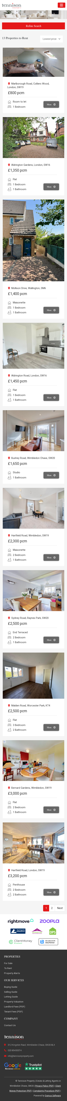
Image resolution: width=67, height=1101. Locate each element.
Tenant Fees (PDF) (13, 1011)
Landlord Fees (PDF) (14, 1006)
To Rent (8, 968)
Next (60, 908)
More (49, 104)
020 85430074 (14, 1050)
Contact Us (10, 1025)
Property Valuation (13, 1001)
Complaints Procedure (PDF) (46, 1091)
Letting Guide (11, 996)
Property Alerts (12, 973)
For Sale (8, 963)
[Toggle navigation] (61, 5)
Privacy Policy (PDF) (44, 1086)
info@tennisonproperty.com (21, 1056)
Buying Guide (10, 986)
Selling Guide (10, 991)
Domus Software (53, 1095)
